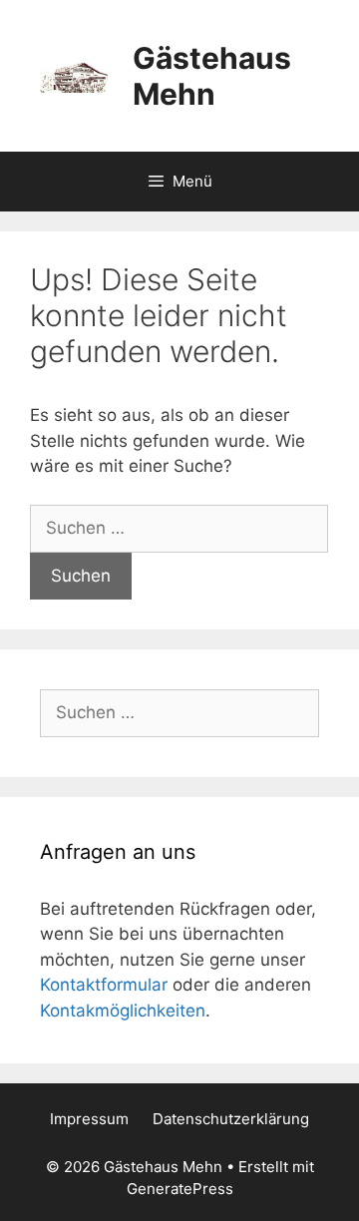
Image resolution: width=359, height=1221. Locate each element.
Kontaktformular (104, 985)
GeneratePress (180, 1188)
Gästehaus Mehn (212, 76)
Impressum (89, 1118)
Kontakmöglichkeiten (122, 1010)
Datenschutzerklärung (231, 1118)
